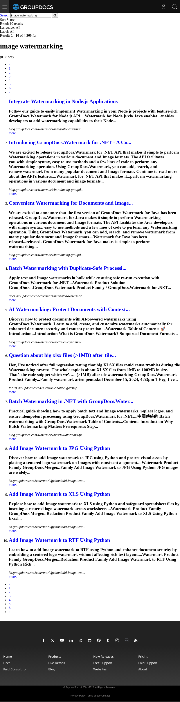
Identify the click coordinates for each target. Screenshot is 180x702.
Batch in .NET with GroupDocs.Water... (71, 401)
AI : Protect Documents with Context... (69, 309)
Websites (100, 669)
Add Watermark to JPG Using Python (59, 448)
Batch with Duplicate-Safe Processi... (67, 268)
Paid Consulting (14, 669)
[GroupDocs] (39, 6)
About (142, 669)
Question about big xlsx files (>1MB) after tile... (62, 355)
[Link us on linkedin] (72, 640)
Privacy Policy (78, 695)
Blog (51, 669)
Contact (105, 695)
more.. (13, 133)
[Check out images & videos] (118, 640)
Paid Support (147, 663)
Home (7, 656)
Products (54, 656)
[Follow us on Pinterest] (100, 640)
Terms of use (93, 695)
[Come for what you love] (109, 640)
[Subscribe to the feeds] (136, 640)
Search (4, 15)
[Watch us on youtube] (63, 640)
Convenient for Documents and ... (71, 203)
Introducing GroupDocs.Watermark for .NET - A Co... (70, 142)
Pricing (143, 656)
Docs (6, 663)
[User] (163, 6)
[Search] (174, 6)
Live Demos (56, 663)
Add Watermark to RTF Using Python (59, 540)
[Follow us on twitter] (53, 640)
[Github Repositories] (90, 640)
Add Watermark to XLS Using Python (59, 494)
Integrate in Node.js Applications (63, 101)
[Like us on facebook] (44, 640)
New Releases (103, 656)
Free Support (102, 663)
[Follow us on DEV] (127, 640)
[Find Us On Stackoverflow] (81, 640)
